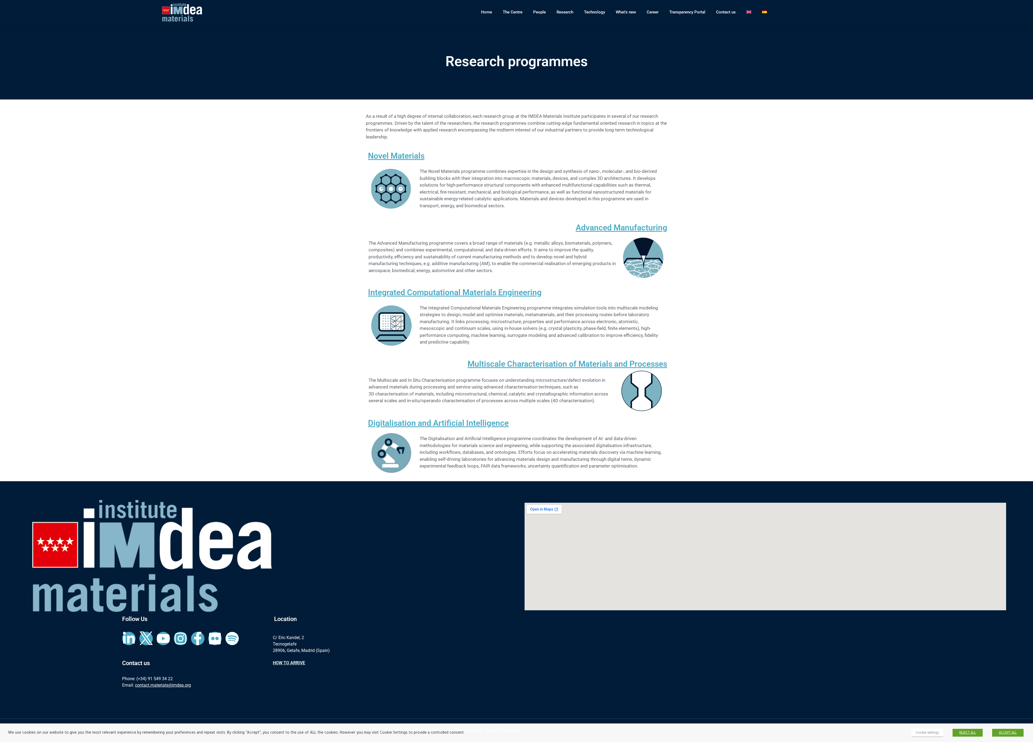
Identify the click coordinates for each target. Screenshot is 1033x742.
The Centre (512, 12)
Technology (594, 12)
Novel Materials (396, 155)
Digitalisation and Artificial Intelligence (438, 423)
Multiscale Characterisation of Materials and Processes (567, 364)
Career (653, 12)
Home (486, 12)
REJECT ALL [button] (967, 733)
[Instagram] (180, 638)
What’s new (626, 12)
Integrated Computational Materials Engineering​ (455, 292)
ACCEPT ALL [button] (1008, 733)
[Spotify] (232, 638)
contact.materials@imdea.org (163, 685)
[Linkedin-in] (129, 638)
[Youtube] (163, 638)
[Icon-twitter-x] (146, 638)
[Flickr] (215, 638)
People (539, 12)
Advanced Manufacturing (621, 227)
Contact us (726, 12)
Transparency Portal (687, 12)
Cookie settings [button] (927, 733)
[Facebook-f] (197, 638)
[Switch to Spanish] (764, 12)
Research (565, 12)
